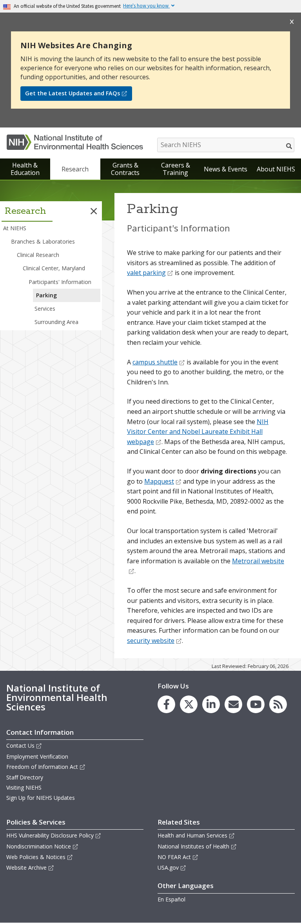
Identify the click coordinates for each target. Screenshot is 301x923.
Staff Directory (24, 777)
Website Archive (26, 867)
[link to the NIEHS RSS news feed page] (278, 704)
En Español (171, 899)
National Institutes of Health (193, 846)
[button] (93, 211)
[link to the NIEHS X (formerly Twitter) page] (189, 704)
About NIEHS (276, 169)
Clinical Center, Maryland (54, 268)
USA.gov (168, 867)
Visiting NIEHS (24, 787)
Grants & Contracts (125, 169)
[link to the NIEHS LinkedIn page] (211, 704)
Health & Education (25, 169)
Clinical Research (38, 255)
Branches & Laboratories (43, 241)
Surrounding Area (56, 322)
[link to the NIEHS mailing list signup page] (233, 704)
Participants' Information (60, 282)
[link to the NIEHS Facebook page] (166, 704)
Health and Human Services (192, 835)
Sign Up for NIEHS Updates (40, 797)
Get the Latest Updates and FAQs (72, 93)
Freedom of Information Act (42, 766)
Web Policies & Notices (35, 857)
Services (44, 308)
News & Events (225, 169)
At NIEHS (14, 228)
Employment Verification (37, 756)
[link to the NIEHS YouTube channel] (256, 704)
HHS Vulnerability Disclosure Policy (50, 835)
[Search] (289, 145)
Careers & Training (175, 169)
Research (75, 169)
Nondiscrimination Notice (38, 846)
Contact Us (20, 745)
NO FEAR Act (174, 857)
